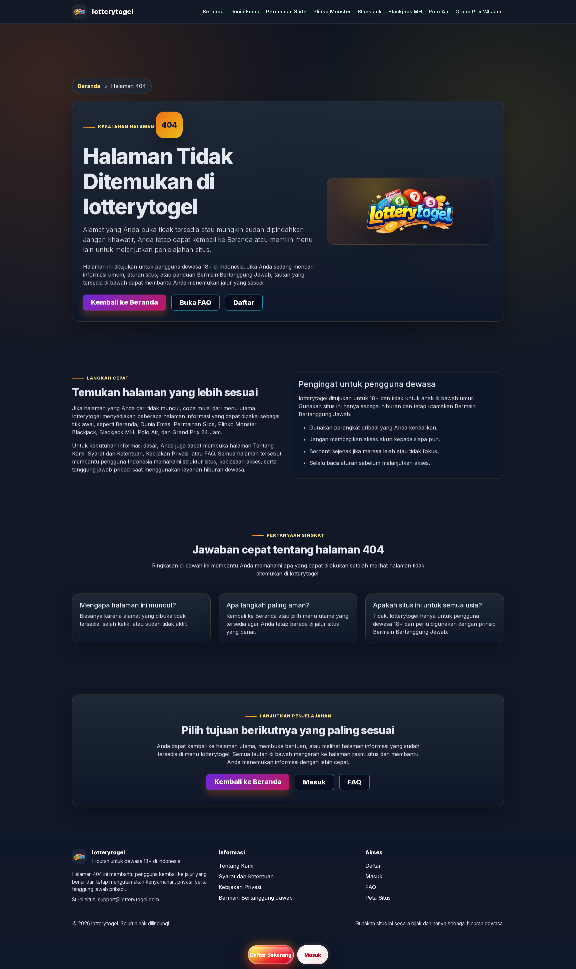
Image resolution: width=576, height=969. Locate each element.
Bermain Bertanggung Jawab (256, 897)
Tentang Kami (236, 865)
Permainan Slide (286, 11)
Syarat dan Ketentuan (246, 876)
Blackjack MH (405, 11)
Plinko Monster (332, 11)
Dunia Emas (244, 11)
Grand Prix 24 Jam (478, 11)
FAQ (354, 782)
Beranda (213, 11)
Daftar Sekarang (271, 954)
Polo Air (439, 11)
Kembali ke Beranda (124, 302)
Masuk (314, 782)
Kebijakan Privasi (240, 887)
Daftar (243, 303)
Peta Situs (378, 897)
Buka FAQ (195, 303)
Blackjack (370, 11)
